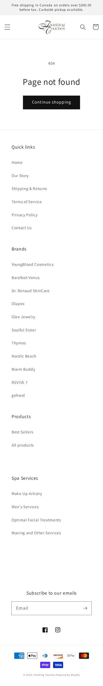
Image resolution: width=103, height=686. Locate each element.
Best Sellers (22, 431)
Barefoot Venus (25, 277)
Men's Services (25, 506)
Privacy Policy (25, 214)
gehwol (18, 395)
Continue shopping (51, 102)
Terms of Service (27, 201)
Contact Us (22, 227)
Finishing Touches (44, 675)
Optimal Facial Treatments (36, 519)
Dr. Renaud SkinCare (31, 290)
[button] (7, 27)
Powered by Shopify (68, 675)
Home (17, 162)
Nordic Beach (24, 356)
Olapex (18, 303)
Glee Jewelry (23, 316)
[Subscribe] (85, 608)
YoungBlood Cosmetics (32, 264)
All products (23, 445)
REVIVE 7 (20, 382)
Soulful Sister (24, 329)
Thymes (19, 342)
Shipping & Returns (29, 188)
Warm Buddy (23, 369)
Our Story (20, 175)
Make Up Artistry (27, 493)
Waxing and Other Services (36, 532)
